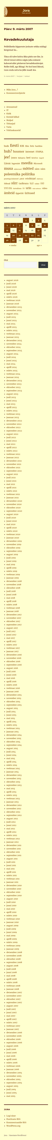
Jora (5, 1135)
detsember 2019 (14, 541)
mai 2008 (10, 975)
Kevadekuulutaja (19, 39)
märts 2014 (11, 765)
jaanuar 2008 (12, 989)
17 (38, 230)
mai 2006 (10, 1056)
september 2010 (14, 895)
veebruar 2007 (13, 1026)
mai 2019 (10, 564)
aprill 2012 (11, 832)
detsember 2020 (14, 501)
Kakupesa (21, 158)
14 (20, 230)
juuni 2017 (11, 634)
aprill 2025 (11, 327)
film (27, 146)
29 (26, 240)
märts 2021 (11, 491)
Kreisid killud (12, 117)
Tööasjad (10, 123)
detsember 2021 (14, 461)
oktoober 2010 (13, 892)
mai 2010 (10, 909)
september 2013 (14, 785)
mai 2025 (10, 324)
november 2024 (14, 344)
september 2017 (14, 624)
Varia (8, 127)
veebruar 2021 (13, 494)
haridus (38, 146)
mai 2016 (10, 678)
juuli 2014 (11, 751)
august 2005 (12, 1086)
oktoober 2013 (13, 782)
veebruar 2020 (13, 534)
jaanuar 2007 (12, 1029)
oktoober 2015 (13, 701)
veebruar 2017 (13, 648)
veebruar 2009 (13, 945)
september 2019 (14, 551)
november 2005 (14, 1076)
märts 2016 (11, 685)
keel (28, 157)
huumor (18, 151)
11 (45, 225)
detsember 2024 (14, 340)
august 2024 (12, 354)
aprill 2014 (11, 762)
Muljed (19, 76)
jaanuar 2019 (12, 578)
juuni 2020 (11, 521)
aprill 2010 (11, 912)
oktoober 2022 (13, 427)
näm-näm (40, 169)
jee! (7, 157)
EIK (22, 145)
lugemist (16, 163)
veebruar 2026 (13, 300)
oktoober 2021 (13, 467)
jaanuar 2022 (12, 457)
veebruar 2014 (13, 768)
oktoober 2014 (13, 741)
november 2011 (13, 848)
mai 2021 (10, 484)
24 (38, 235)
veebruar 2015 (13, 728)
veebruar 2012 (13, 838)
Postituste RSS (13, 1119)
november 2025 (14, 310)
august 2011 (12, 858)
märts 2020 (11, 531)
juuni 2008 (11, 972)
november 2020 (14, 504)
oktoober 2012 (13, 812)
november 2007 (13, 996)
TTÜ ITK (8, 188)
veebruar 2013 (13, 798)
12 (7, 230)
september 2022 (14, 431)
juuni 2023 (11, 400)
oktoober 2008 (13, 959)
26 (7, 240)
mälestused (18, 169)
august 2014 (12, 748)
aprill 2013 (11, 792)
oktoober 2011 (13, 852)
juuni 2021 (11, 481)
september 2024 (14, 350)
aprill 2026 (11, 293)
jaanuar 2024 (12, 377)
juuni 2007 (11, 1012)
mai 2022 (10, 444)
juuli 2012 (11, 822)
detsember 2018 (14, 581)
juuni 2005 (11, 1093)
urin (28, 188)
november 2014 (13, 738)
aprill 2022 (11, 447)
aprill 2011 (11, 872)
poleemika (12, 174)
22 (26, 235)
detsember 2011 (13, 845)
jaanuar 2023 (12, 417)
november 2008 (14, 955)
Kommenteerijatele (15, 93)
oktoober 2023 (13, 387)
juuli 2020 (11, 517)
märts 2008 (11, 982)
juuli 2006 (11, 1049)
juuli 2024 (11, 357)
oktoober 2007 (13, 999)
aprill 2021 (11, 487)
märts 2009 (12, 942)
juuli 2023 (11, 397)
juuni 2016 (11, 675)
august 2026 (12, 280)
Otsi (6, 260)
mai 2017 (10, 638)
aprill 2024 (11, 367)
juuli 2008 (11, 969)
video (44, 188)
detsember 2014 (14, 735)
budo (6, 146)
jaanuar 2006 (12, 1069)
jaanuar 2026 (12, 303)
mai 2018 (10, 598)
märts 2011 (11, 875)
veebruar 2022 (13, 454)
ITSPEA (39, 151)
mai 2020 (10, 524)
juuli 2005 (11, 1089)
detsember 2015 (14, 695)
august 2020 (12, 514)
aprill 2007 (11, 1019)
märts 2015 (11, 725)
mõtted (28, 169)
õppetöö (20, 193)
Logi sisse (11, 1116)
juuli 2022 (11, 437)
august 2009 (12, 925)
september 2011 (13, 855)
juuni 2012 (11, 825)
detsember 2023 (14, 380)
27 (13, 240)
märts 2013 (11, 795)
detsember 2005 (14, 1072)
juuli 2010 (11, 902)
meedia (27, 163)
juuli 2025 (11, 317)
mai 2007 (10, 1016)
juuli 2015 (11, 711)
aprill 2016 (11, 681)
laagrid (41, 158)
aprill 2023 (11, 407)
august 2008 (12, 965)
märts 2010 (11, 915)
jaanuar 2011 (12, 882)
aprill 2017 (11, 641)
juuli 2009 (11, 929)
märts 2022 (11, 451)
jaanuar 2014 (12, 772)
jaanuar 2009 (12, 949)
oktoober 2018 (13, 588)
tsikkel (27, 76)
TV (23, 188)
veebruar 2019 (13, 574)
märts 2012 (11, 835)
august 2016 (12, 668)
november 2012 (13, 808)
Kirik (8, 113)
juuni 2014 (11, 755)
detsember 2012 (14, 805)
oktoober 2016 (13, 661)
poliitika (28, 174)
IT (7, 110)
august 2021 (12, 474)
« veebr (12, 245)
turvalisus (17, 188)
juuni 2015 (11, 715)
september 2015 (14, 705)
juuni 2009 (11, 932)
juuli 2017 (10, 631)
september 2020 (14, 511)
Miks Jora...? (12, 89)
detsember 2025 (14, 307)
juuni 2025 (11, 320)
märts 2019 (11, 571)
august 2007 (12, 1006)
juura (14, 157)
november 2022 (14, 424)
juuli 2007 (11, 1009)
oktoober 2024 (13, 347)
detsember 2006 (14, 1032)
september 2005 (14, 1082)
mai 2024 (10, 364)
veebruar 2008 (13, 986)
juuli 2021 (11, 477)
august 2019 (12, 554)
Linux (7, 163)
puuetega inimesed (11, 179)
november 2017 (13, 618)
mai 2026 (10, 290)
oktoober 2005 (13, 1079)
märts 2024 (11, 370)
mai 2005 (10, 1096)
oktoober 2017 (13, 621)
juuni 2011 (11, 865)
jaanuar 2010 (12, 922)
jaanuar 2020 (12, 538)
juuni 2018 (11, 594)
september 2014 (14, 745)
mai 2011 (10, 869)
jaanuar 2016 (12, 691)
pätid (22, 179)
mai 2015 (10, 718)
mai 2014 (10, 758)
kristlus (35, 158)
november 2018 (13, 584)
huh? (8, 151)
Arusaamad (11, 107)
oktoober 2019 (13, 548)
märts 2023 (11, 410)
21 (20, 235)
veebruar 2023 (13, 414)
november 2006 (14, 1036)
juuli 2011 (10, 862)
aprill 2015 (11, 721)
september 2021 (14, 471)
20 (13, 235)
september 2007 (14, 1002)
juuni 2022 (11, 441)
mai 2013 (10, 788)
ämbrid (9, 193)
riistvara (40, 179)
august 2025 (12, 313)
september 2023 (14, 390)
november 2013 (13, 778)
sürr (14, 183)
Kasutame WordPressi (17, 1135)
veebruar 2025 (13, 334)
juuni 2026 (11, 287)
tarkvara (24, 183)
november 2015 (13, 698)
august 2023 (12, 394)
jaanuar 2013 (12, 802)
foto (32, 146)
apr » (39, 245)
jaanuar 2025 (12, 337)
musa (8, 168)
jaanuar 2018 (12, 611)
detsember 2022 (14, 420)
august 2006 (12, 1046)
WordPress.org (13, 1126)
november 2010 (13, 889)
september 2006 (14, 1042)
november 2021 (13, 464)
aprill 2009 (11, 939)
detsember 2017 (14, 614)
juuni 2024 (11, 360)
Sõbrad (7, 183)
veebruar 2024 (13, 374)
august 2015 (12, 708)
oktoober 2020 (13, 507)
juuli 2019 (11, 558)
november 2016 (13, 658)
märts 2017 (11, 644)
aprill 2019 (11, 568)
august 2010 (12, 899)
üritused (30, 193)
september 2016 (14, 665)
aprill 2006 (11, 1059)
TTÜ (42, 183)
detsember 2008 (14, 952)
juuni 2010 (11, 905)
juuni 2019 (11, 561)
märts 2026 (12, 297)
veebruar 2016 (13, 688)
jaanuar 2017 (12, 651)
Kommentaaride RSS (16, 1122)
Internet (29, 151)
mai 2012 (10, 828)
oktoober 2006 (13, 1039)
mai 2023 (10, 404)
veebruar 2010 (13, 919)
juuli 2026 (11, 283)
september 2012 (14, 815)
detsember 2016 (14, 655)
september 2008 (14, 962)
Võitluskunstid (13, 130)
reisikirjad (30, 178)
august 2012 (12, 818)
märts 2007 (11, 1022)
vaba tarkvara (36, 188)
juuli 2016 (11, 671)
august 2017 (12, 628)
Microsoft (38, 163)
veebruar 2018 (13, 608)
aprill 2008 (11, 979)
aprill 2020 (11, 527)
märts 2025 (11, 330)
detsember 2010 (14, 885)
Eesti (14, 145)
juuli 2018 (11, 591)
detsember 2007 (14, 992)
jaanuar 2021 (12, 497)
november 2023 (13, 384)
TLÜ (32, 183)
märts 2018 (11, 604)
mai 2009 (10, 935)
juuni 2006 (11, 1052)
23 (32, 235)
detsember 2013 (14, 775)
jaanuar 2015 (12, 731)
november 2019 (13, 544)
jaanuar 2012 (12, 842)
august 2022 (12, 434)
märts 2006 (12, 1062)
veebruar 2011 (12, 879)
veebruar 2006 (13, 1066)
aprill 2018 (11, 601)
